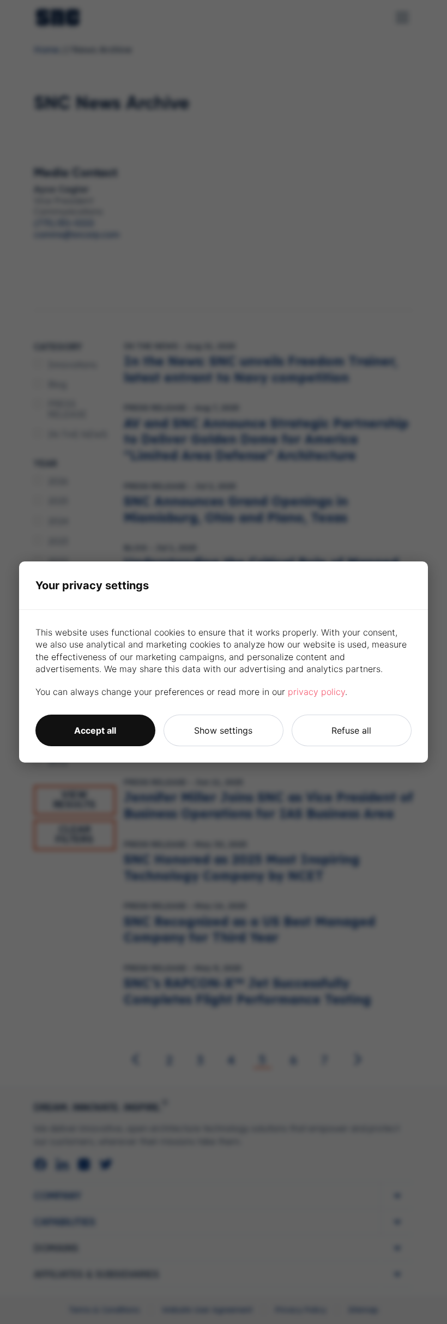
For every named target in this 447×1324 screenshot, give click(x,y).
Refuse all (351, 730)
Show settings (223, 730)
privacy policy (316, 691)
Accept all (95, 730)
